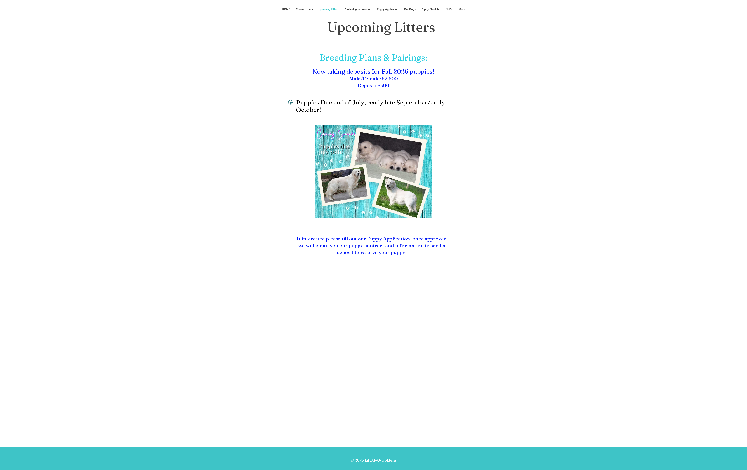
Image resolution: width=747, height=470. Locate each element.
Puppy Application (388, 239)
